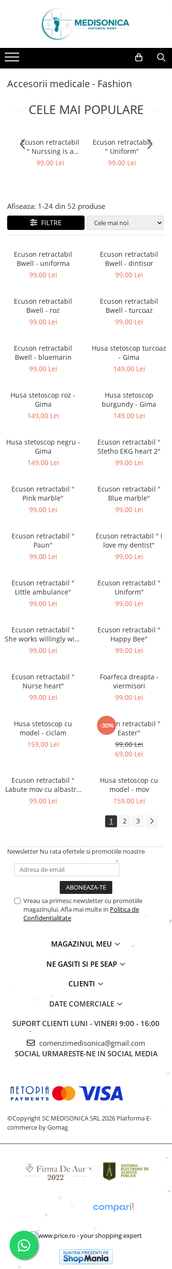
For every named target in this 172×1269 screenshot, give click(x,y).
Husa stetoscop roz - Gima (43, 399)
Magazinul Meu (82, 944)
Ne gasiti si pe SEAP (82, 964)
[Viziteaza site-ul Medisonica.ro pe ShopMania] (86, 1256)
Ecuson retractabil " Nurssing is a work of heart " (50, 146)
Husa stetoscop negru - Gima (43, 446)
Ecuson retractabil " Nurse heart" (43, 681)
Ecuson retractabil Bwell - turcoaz (129, 306)
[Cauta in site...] (161, 57)
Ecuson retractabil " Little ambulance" (43, 587)
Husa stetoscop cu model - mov (129, 785)
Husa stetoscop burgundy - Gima (129, 399)
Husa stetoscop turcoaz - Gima (129, 352)
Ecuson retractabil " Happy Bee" (129, 634)
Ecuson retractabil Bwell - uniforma (43, 259)
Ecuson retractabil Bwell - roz (43, 306)
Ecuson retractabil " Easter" (129, 728)
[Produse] (13, 60)
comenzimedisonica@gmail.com (91, 1043)
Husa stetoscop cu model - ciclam (43, 728)
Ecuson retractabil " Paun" (43, 540)
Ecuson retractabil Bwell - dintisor (129, 259)
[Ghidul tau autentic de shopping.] (113, 1207)
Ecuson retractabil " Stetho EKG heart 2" (129, 446)
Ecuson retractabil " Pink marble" (43, 493)
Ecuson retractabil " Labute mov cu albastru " (43, 785)
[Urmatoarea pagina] (151, 821)
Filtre (49, 222)
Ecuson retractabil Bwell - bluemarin (43, 352)
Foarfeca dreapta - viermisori (129, 681)
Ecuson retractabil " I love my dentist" (129, 540)
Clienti (82, 983)
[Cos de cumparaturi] (139, 57)
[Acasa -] (86, 24)
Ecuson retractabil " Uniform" (122, 146)
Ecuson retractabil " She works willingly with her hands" (43, 634)
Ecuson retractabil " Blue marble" (129, 493)
